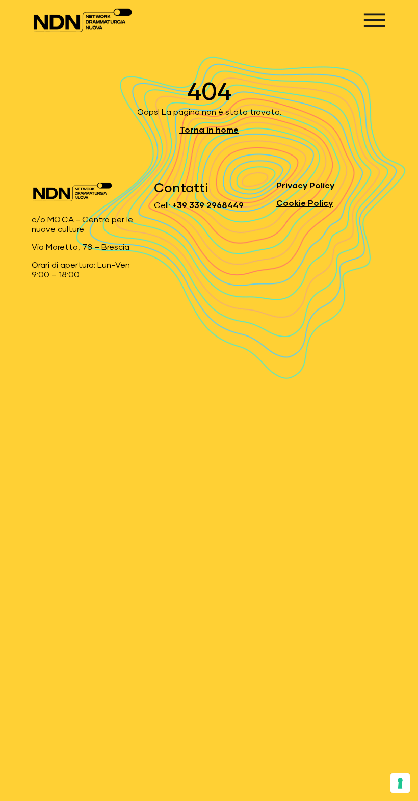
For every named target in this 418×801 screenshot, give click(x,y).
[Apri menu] (374, 20)
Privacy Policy (305, 186)
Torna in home (209, 130)
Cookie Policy (304, 203)
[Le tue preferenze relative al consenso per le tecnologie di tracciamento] (400, 783)
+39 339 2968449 (208, 205)
